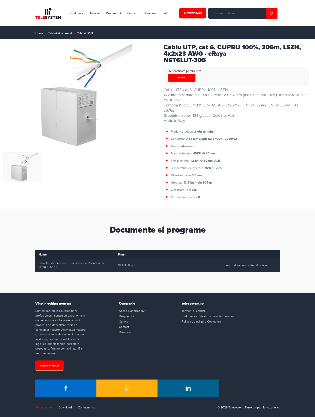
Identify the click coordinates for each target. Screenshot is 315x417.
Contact (132, 13)
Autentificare (193, 13)
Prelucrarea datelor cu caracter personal (208, 316)
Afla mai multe (49, 365)
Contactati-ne (86, 407)
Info (166, 13)
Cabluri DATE (85, 33)
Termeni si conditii (194, 311)
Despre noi (113, 13)
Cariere (124, 321)
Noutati (95, 13)
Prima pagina (43, 407)
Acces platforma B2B (133, 311)
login (181, 77)
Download (150, 13)
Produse (75, 13)
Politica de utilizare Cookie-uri (201, 321)
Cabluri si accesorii (60, 33)
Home (39, 33)
